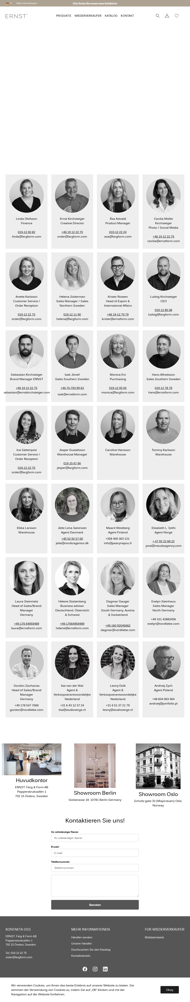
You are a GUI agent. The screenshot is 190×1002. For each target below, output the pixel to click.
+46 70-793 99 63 (72, 388)
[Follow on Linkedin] (105, 969)
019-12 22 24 (118, 232)
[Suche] (158, 16)
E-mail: (55, 846)
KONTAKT (127, 15)
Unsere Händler (81, 943)
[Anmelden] (167, 16)
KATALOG (111, 15)
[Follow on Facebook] (85, 969)
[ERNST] (16, 15)
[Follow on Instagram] (95, 969)
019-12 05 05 (118, 388)
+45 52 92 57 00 (72, 538)
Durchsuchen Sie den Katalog (90, 949)
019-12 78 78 (163, 388)
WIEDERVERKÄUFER (88, 15)
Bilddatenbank (154, 937)
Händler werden (81, 937)
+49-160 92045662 (117, 625)
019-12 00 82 (26, 232)
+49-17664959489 (72, 623)
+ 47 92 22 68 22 (164, 541)
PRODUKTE (63, 15)
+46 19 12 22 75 (72, 232)
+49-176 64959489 (26, 623)
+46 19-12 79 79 (118, 314)
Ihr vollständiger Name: (64, 831)
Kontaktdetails (80, 955)
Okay (169, 990)
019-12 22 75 (26, 314)
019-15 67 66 (72, 463)
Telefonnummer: (60, 861)
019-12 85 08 (163, 310)
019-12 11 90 (72, 314)
